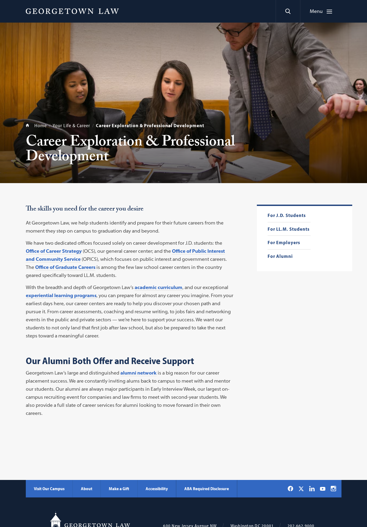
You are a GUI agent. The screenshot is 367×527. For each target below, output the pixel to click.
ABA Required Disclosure (206, 488)
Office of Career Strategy (54, 251)
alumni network (138, 373)
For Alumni (280, 256)
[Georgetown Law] (72, 11)
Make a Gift (119, 488)
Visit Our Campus (49, 488)
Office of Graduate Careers (65, 267)
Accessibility (157, 488)
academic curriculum (158, 287)
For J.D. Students (287, 215)
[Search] (288, 11)
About (86, 488)
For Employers (284, 242)
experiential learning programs (61, 295)
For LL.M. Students (289, 229)
